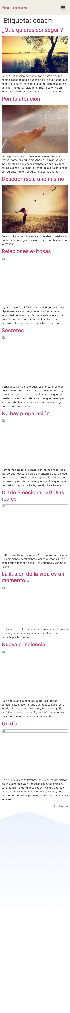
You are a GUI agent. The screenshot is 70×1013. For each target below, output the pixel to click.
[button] (63, 7)
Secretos (13, 330)
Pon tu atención (21, 99)
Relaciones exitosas (26, 251)
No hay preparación (26, 413)
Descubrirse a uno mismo (33, 179)
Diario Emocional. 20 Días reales (33, 495)
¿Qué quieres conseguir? (32, 30)
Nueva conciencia (23, 644)
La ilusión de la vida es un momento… (33, 577)
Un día (9, 723)
